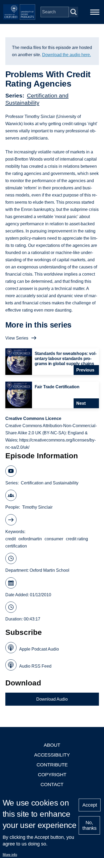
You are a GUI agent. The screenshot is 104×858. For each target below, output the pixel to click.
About (52, 745)
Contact (52, 784)
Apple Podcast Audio (39, 649)
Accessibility (52, 755)
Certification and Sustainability (49, 483)
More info (10, 855)
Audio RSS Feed (35, 666)
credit (10, 539)
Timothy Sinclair (37, 507)
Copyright (52, 774)
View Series (16, 338)
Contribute (52, 764)
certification (16, 546)
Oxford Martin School (49, 570)
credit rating (77, 539)
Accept (89, 805)
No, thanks (89, 825)
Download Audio (52, 699)
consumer (54, 539)
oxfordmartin (30, 539)
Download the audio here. (66, 54)
